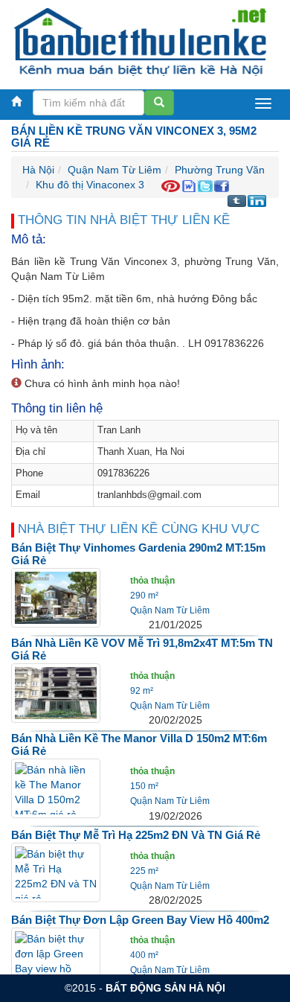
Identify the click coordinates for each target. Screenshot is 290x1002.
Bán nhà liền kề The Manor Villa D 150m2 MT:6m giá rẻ (139, 744)
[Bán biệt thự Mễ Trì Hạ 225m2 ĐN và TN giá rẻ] (55, 872)
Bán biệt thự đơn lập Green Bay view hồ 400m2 (140, 919)
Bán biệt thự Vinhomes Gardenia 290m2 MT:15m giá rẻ (138, 554)
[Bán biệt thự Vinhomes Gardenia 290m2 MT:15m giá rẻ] (55, 597)
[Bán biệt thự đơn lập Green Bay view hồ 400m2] (55, 957)
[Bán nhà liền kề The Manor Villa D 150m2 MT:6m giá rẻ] (55, 788)
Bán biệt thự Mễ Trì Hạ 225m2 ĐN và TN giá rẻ (135, 835)
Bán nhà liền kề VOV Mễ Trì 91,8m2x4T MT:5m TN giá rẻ (142, 649)
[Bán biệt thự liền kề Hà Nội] (139, 40)
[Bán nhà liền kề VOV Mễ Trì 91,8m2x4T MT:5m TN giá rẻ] (55, 692)
